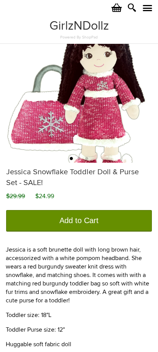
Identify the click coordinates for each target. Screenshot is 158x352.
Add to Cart (79, 220)
